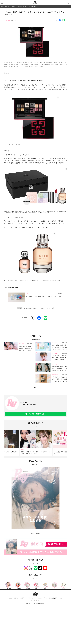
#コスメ (42, 308)
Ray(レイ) (2, 6)
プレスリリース (35, 600)
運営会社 (51, 598)
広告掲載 (16, 598)
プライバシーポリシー (31, 598)
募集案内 (22, 598)
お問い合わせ (58, 598)
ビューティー (7, 6)
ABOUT (11, 598)
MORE (35, 388)
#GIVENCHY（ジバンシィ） (30, 308)
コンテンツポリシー (43, 598)
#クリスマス (50, 308)
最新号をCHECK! (35, 533)
